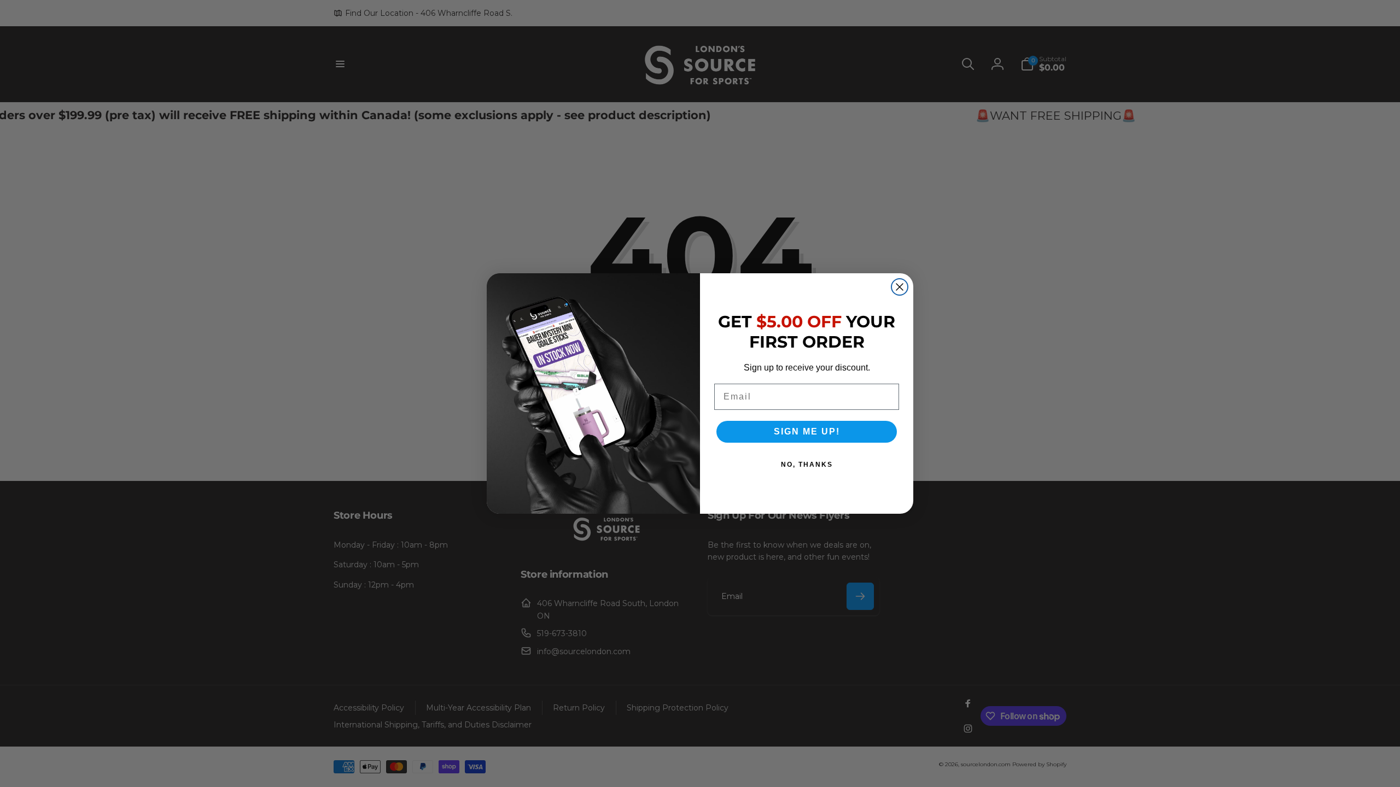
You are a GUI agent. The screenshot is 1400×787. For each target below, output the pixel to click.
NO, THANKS (807, 464)
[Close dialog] (899, 287)
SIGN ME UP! (807, 431)
